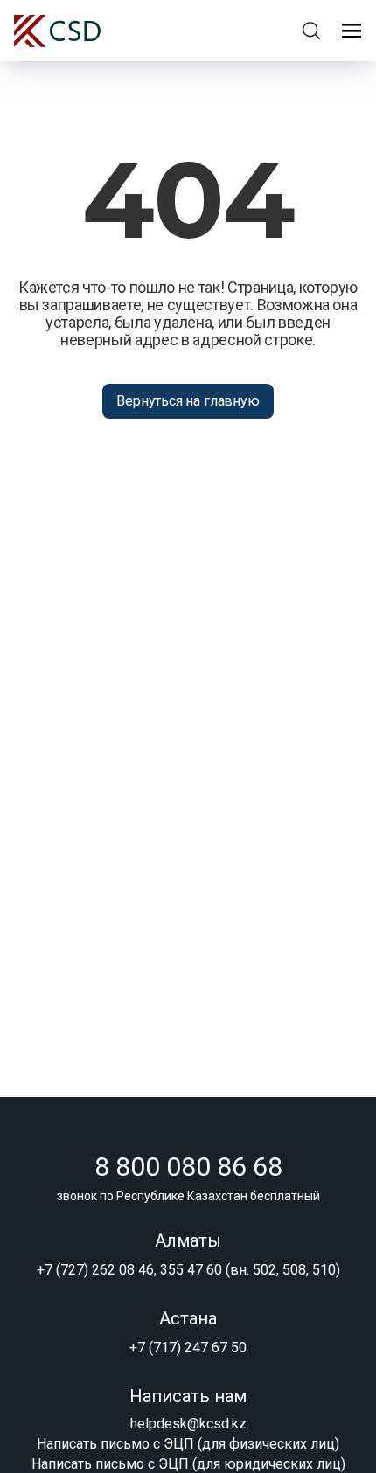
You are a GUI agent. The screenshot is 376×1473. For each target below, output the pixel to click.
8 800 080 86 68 (188, 1167)
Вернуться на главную (187, 401)
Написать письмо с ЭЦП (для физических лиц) (188, 1443)
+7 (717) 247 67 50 (188, 1347)
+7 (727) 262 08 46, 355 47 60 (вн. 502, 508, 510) (188, 1269)
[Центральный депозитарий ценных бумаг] (57, 31)
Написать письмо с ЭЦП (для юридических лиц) (188, 1464)
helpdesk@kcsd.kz (188, 1423)
